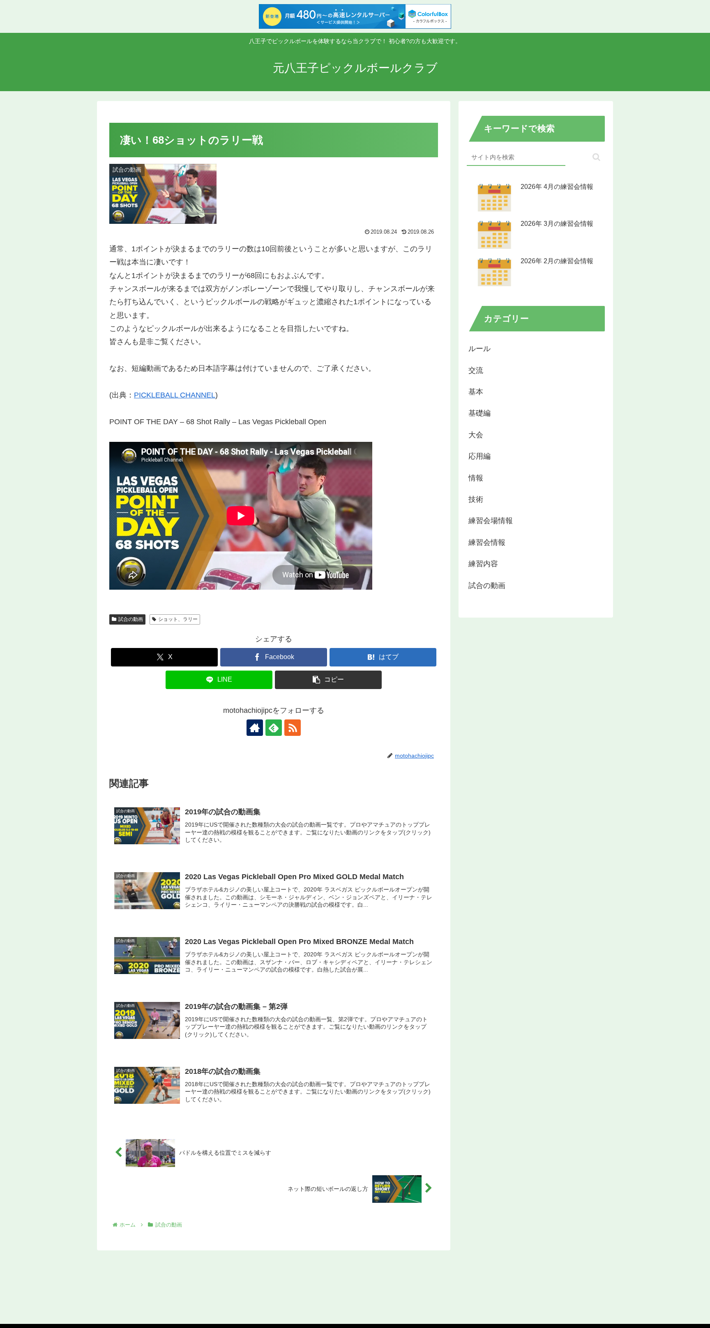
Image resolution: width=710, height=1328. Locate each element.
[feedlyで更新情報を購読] (273, 727)
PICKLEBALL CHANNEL (174, 395)
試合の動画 (130, 619)
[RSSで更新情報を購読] (292, 727)
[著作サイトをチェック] (255, 727)
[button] (328, 680)
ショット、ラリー (178, 619)
